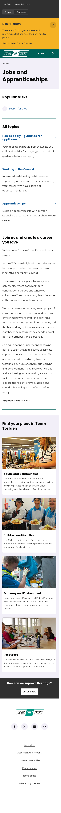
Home (5, 63)
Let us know (29, 691)
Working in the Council (18, 169)
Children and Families (19, 535)
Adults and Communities (21, 474)
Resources (11, 655)
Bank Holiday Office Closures (17, 43)
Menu (44, 53)
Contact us (39, 745)
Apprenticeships (14, 203)
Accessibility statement (29, 752)
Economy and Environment (22, 593)
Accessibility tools (22, 4)
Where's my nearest (37, 783)
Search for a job (14, 108)
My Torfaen (9, 5)
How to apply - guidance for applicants (22, 137)
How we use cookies (29, 760)
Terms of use (29, 775)
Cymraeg (21, 12)
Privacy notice (29, 768)
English (8, 12)
